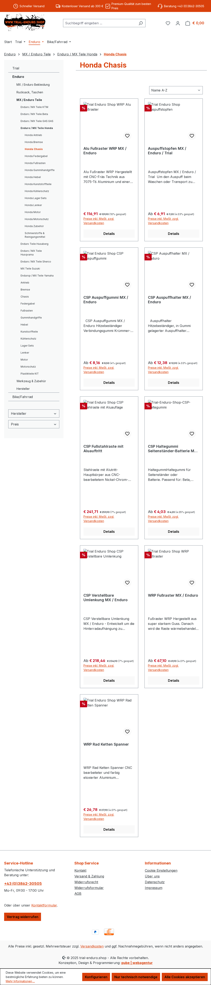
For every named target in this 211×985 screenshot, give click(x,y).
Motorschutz (28, 366)
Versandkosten (92, 946)
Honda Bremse (34, 142)
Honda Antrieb (33, 135)
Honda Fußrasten (35, 163)
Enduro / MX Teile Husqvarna (31, 252)
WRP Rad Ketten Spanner (106, 744)
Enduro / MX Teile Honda (37, 128)
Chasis (25, 296)
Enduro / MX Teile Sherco (36, 261)
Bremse (25, 289)
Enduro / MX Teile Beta (34, 114)
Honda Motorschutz (37, 219)
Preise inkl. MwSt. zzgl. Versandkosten (98, 221)
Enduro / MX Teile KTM (34, 107)
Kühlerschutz (28, 338)
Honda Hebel (33, 177)
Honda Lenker (33, 205)
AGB (77, 893)
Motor (24, 359)
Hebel (24, 324)
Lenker (25, 352)
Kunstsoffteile (29, 331)
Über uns (152, 876)
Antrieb (25, 282)
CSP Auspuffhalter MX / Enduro (169, 299)
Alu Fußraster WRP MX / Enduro (105, 150)
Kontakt (80, 870)
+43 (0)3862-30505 (23, 883)
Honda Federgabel (36, 156)
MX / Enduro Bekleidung (33, 84)
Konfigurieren (96, 977)
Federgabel (28, 303)
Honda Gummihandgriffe (40, 170)
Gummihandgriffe (31, 317)
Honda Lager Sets (36, 198)
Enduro (18, 77)
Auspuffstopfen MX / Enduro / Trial (167, 150)
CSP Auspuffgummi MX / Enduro (105, 299)
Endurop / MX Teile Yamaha (37, 275)
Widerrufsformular (89, 888)
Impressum (153, 888)
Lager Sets (27, 345)
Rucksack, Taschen (29, 92)
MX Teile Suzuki (30, 268)
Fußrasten (27, 310)
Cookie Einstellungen (161, 870)
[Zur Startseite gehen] (24, 22)
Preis (15, 424)
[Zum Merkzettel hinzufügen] (127, 136)
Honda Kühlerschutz (37, 191)
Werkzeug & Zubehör (31, 381)
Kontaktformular (44, 905)
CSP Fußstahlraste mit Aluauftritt (103, 448)
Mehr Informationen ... (20, 981)
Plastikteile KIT (30, 373)
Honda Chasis (34, 149)
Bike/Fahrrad (22, 397)
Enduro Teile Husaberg (34, 243)
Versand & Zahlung (89, 876)
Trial (15, 68)
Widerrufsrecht (86, 882)
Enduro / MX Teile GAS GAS (37, 121)
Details (109, 234)
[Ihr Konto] (178, 23)
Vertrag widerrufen (22, 917)
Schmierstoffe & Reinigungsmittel (35, 235)
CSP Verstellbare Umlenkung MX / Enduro (105, 597)
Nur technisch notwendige (135, 977)
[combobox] (99, 23)
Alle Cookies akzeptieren (184, 977)
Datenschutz (155, 882)
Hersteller (23, 388)
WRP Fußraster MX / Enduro (173, 595)
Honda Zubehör (34, 226)
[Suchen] (140, 23)
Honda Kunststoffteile (38, 184)
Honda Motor (33, 212)
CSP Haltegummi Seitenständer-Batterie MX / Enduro (173, 448)
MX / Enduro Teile (29, 100)
